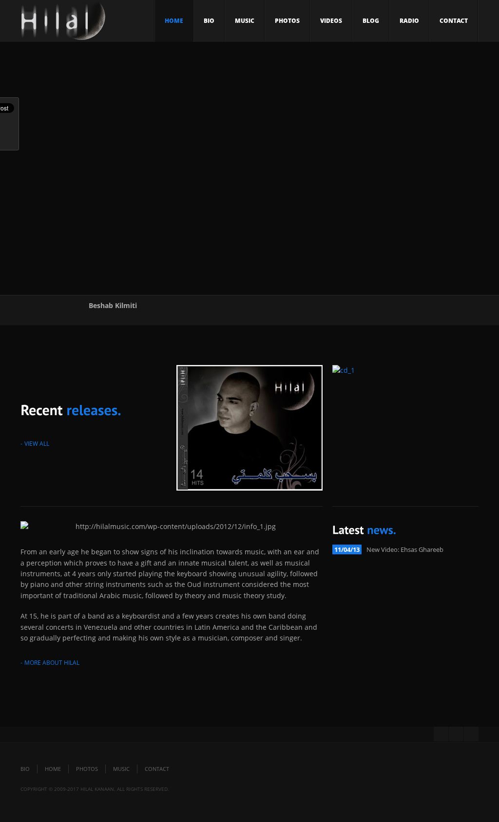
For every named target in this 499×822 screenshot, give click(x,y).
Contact (454, 21)
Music (244, 21)
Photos (287, 21)
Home (174, 21)
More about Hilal (51, 662)
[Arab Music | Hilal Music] (63, 23)
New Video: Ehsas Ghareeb (404, 549)
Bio (209, 21)
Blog (371, 21)
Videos (331, 21)
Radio (409, 21)
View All (36, 443)
